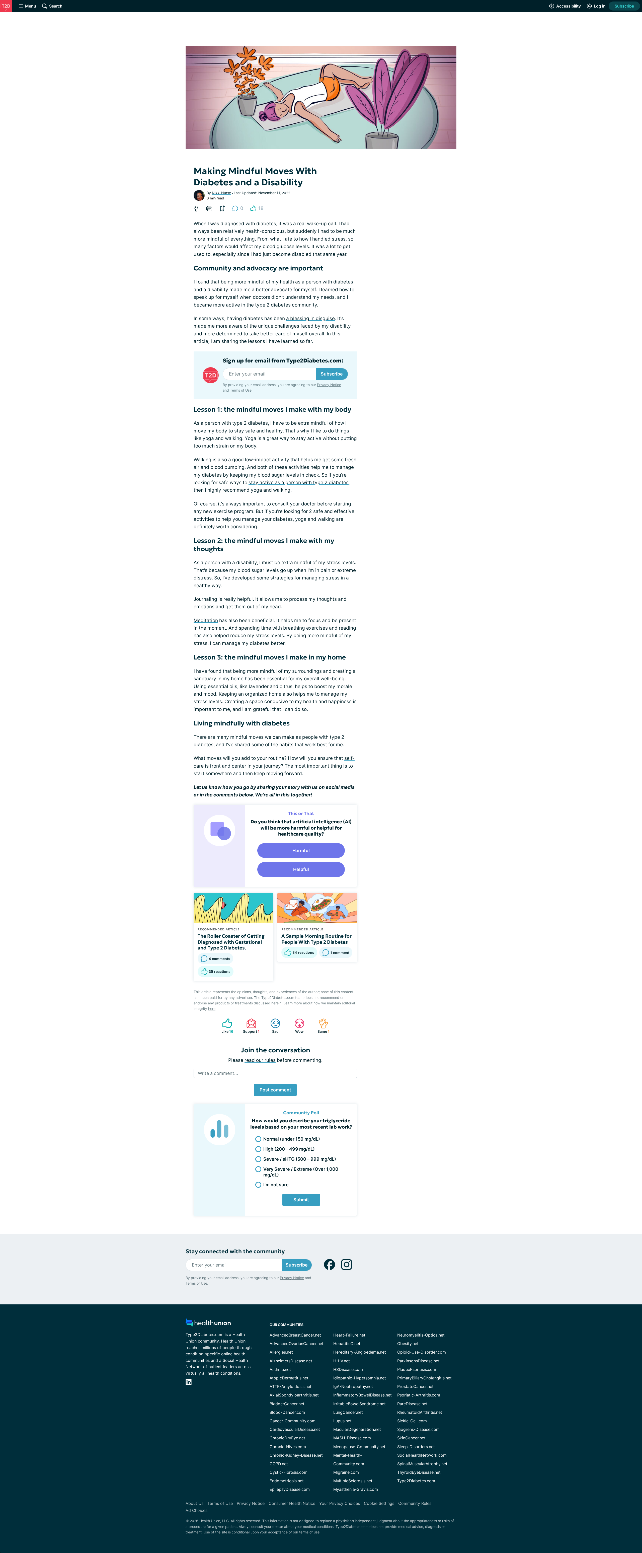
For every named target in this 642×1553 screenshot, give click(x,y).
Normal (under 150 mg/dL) (291, 1139)
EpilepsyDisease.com (290, 1489)
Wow (296, 1025)
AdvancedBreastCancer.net (295, 1335)
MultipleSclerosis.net (352, 1480)
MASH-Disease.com (352, 1437)
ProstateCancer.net (415, 1386)
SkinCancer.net (411, 1437)
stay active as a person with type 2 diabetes (299, 482)
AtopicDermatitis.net (289, 1377)
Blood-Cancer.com (287, 1412)
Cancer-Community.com (292, 1420)
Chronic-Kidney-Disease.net (296, 1455)
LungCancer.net (348, 1412)
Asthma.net (280, 1369)
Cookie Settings (379, 1503)
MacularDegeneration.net (357, 1429)
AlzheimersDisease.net (291, 1360)
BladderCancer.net (287, 1403)
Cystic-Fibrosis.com (288, 1472)
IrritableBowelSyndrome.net (359, 1403)
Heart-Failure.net (349, 1335)
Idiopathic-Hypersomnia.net (359, 1377)
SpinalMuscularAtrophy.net (422, 1463)
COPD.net (279, 1463)
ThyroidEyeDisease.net (419, 1472)
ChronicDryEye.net (287, 1437)
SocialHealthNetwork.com (422, 1455)
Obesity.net (408, 1343)
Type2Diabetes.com (416, 1480)
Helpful (301, 869)
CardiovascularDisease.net (295, 1429)
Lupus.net (342, 1420)
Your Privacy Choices (339, 1503)
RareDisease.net (412, 1403)
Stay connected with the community (235, 1251)
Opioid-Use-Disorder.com (421, 1352)
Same (321, 1025)
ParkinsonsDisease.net (418, 1360)
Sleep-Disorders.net (416, 1446)
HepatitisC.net (346, 1343)
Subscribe (624, 6)
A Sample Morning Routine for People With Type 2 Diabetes (316, 939)
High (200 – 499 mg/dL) (289, 1149)
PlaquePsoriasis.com (416, 1369)
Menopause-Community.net (359, 1446)
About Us (194, 1503)
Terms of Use (241, 390)
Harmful (301, 850)
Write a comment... (218, 1073)
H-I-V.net (341, 1360)
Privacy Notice (329, 385)
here (211, 1008)
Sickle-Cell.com (412, 1420)
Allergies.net (281, 1352)
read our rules (260, 1060)
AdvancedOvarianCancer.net (297, 1343)
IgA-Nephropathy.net (353, 1386)
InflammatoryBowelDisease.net (362, 1394)
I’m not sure (276, 1184)
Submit (301, 1199)
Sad (272, 1025)
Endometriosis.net (287, 1480)
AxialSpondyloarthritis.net (294, 1394)
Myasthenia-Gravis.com (355, 1489)
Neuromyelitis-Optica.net (421, 1335)
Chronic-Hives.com (288, 1446)
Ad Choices (196, 1510)
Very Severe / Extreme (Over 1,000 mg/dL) (300, 1171)
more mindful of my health (264, 282)
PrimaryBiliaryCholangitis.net (424, 1377)
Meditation (206, 620)
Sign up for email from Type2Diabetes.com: (283, 360)
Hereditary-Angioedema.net (359, 1352)
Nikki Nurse (221, 193)
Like (225, 1025)
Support (250, 1025)
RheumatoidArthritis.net (419, 1412)
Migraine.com (346, 1472)
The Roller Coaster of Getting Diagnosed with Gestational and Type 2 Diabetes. (231, 942)
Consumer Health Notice (292, 1503)
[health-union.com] (208, 1324)
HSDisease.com (348, 1369)
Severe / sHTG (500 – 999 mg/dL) (299, 1159)
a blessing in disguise (310, 318)
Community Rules (414, 1503)
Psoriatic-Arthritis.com (418, 1394)
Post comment (275, 1089)
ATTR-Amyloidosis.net (290, 1386)
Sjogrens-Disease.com (418, 1429)
